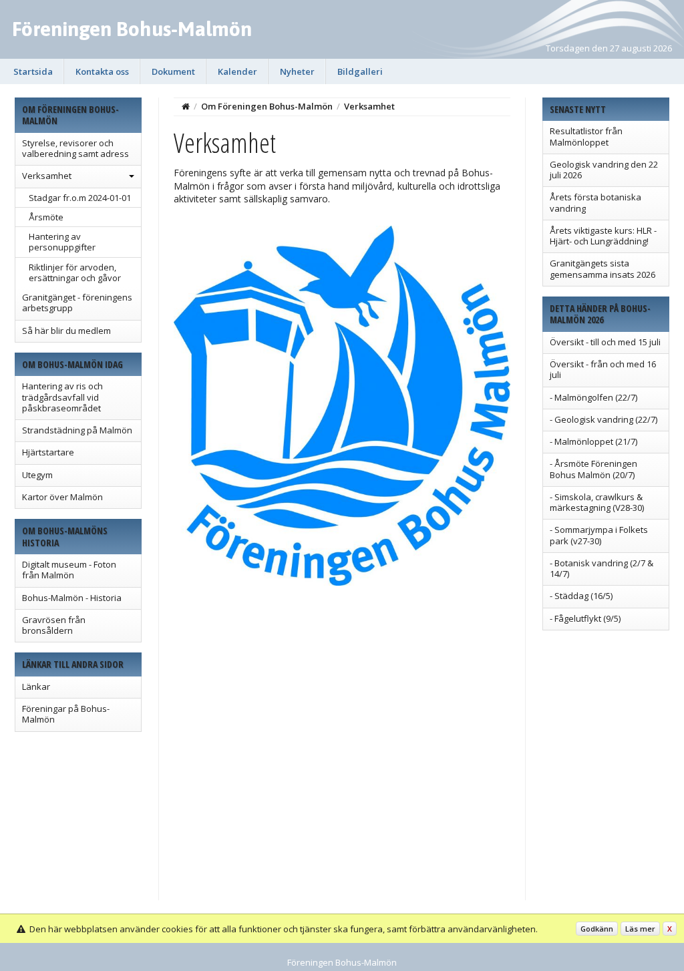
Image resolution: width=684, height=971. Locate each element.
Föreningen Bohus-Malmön (132, 28)
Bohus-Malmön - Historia (72, 598)
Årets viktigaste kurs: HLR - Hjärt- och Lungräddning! (603, 235)
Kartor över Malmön (62, 497)
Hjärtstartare (48, 452)
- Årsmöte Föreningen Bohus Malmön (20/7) (593, 468)
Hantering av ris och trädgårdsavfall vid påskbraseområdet (62, 397)
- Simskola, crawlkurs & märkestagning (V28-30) (597, 502)
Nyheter (297, 71)
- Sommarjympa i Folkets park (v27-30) (599, 535)
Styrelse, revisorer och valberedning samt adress (75, 148)
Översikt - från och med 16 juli (603, 369)
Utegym (37, 475)
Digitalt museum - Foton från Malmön (69, 569)
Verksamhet (46, 176)
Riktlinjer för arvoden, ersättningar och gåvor (75, 272)
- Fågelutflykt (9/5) (585, 618)
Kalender (237, 71)
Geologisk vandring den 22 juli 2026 (604, 169)
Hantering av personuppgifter (62, 241)
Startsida (33, 71)
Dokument (173, 71)
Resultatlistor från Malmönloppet (586, 136)
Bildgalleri (360, 71)
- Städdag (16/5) (581, 596)
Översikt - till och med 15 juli (605, 342)
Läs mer (640, 929)
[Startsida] (186, 106)
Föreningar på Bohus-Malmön (66, 714)
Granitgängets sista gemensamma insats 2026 (602, 268)
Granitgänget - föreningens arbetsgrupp (77, 302)
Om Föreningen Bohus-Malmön (267, 106)
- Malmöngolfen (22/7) (593, 397)
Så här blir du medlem (66, 331)
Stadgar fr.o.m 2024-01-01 (80, 198)
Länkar (36, 687)
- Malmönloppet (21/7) (593, 441)
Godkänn (596, 929)
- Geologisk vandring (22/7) (603, 419)
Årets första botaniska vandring (595, 202)
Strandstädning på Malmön (77, 430)
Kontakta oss (102, 71)
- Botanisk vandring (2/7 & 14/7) (601, 568)
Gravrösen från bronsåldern (54, 625)
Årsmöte (46, 217)
